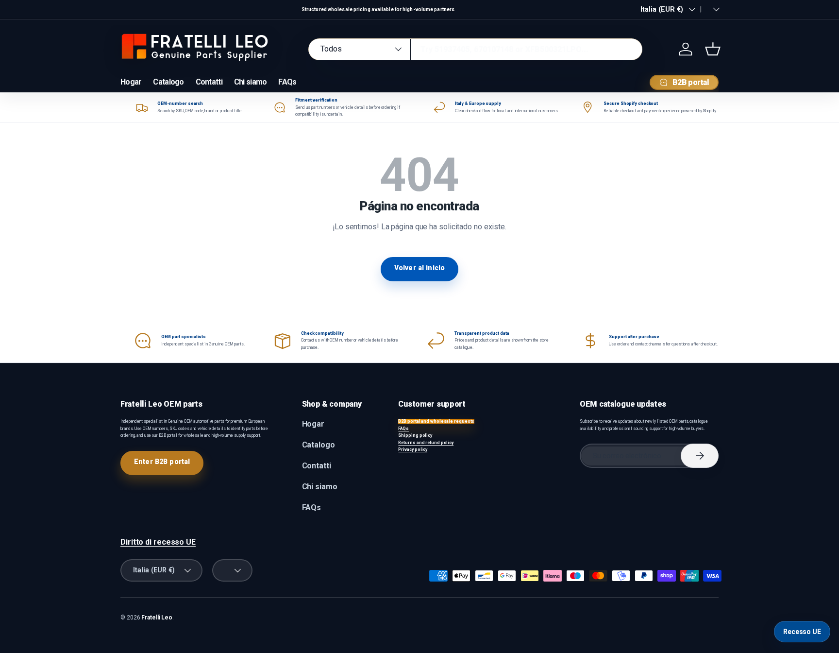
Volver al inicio (419, 268)
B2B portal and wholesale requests (436, 421)
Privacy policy (412, 449)
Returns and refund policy (425, 442)
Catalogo (168, 81)
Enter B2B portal (162, 461)
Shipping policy (415, 435)
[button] (712, 49)
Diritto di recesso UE (158, 542)
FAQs (287, 81)
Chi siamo (250, 81)
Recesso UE (802, 632)
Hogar (130, 81)
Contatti (209, 81)
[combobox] (475, 49)
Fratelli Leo (156, 617)
